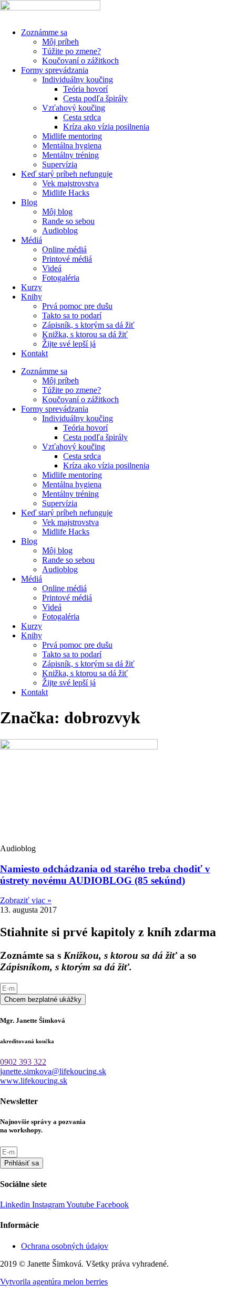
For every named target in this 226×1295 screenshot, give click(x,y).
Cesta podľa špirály (95, 98)
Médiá (31, 240)
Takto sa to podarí (71, 315)
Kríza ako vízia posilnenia (106, 126)
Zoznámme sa (44, 32)
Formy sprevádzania (54, 70)
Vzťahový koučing (73, 107)
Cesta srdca (82, 117)
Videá (51, 268)
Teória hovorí (85, 88)
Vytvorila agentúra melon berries (54, 1281)
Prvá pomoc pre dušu (77, 306)
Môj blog (57, 211)
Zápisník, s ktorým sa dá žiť (88, 324)
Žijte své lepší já (69, 343)
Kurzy (31, 287)
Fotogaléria (60, 277)
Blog (29, 202)
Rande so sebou (68, 221)
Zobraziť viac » (26, 900)
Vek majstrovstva (70, 183)
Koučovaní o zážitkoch (80, 60)
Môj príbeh (60, 41)
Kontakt (34, 353)
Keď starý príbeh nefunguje (66, 173)
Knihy (31, 296)
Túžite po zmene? (71, 51)
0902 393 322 (23, 1061)
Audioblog (60, 230)
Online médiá (64, 249)
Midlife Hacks (65, 192)
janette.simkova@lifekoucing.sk (53, 1071)
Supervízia (59, 164)
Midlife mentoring (72, 136)
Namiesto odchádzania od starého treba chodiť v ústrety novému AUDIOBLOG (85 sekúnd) (105, 874)
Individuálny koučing (77, 79)
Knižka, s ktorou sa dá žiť (85, 334)
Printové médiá (67, 258)
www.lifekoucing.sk (33, 1080)
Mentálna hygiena (71, 145)
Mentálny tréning (70, 155)
